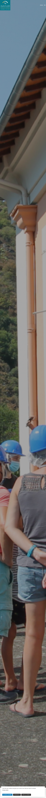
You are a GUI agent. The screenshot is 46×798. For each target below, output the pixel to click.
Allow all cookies (7, 794)
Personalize (17, 794)
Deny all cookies (26, 794)
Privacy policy (5, 790)
